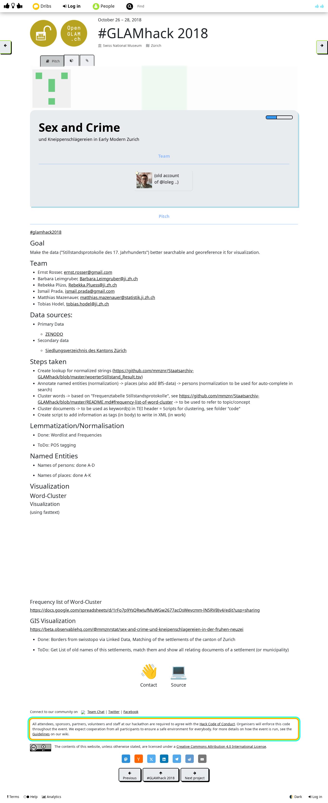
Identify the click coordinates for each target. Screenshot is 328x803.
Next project (195, 778)
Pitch (55, 61)
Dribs (45, 6)
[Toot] (126, 759)
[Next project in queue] (321, 47)
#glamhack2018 (45, 232)
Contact (149, 670)
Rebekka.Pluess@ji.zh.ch (92, 285)
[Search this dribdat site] (127, 6)
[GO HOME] (14, 5)
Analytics (53, 796)
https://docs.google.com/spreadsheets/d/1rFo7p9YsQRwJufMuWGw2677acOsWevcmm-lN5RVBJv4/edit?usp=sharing (145, 610)
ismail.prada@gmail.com (90, 291)
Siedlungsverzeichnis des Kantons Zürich (86, 350)
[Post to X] (151, 759)
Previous (130, 778)
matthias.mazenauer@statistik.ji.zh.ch (117, 297)
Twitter (114, 711)
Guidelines (41, 734)
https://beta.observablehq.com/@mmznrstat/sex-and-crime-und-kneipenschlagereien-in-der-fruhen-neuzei (136, 629)
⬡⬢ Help (31, 796)
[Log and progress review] (87, 60)
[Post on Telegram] (177, 759)
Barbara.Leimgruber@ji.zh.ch (109, 279)
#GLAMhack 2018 (161, 778)
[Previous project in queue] (5, 47)
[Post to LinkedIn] (164, 759)
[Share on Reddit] (189, 759)
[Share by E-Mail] (202, 759)
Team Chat (95, 711)
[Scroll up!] (319, 6)
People (107, 6)
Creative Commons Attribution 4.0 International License (221, 746)
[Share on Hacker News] (138, 759)
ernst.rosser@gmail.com (88, 272)
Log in (74, 6)
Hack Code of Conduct (217, 724)
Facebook (130, 711)
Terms (14, 796)
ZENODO (54, 334)
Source (178, 670)
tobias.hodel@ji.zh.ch (87, 304)
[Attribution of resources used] (71, 60)
